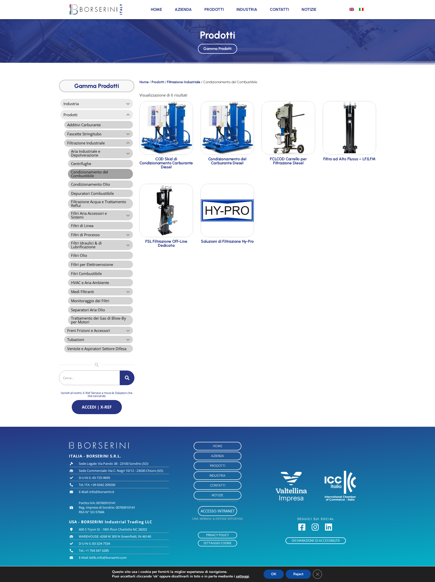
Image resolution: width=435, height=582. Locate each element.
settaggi (242, 576)
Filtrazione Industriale (183, 82)
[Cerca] (127, 378)
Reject (298, 574)
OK (273, 574)
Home (156, 9)
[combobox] (89, 378)
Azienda (183, 9)
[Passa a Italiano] (361, 9)
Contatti (279, 9)
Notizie (309, 9)
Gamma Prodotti (217, 48)
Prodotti (214, 9)
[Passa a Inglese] (351, 9)
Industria (246, 9)
